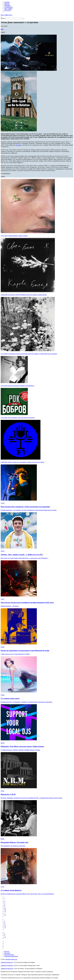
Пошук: (3, 18)
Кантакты (7, 953)
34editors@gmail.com (7, 965)
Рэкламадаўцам (9, 954)
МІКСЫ (6, 4)
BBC (2, 29)
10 (5, 908)
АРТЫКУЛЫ (8, 7)
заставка (18, 145)
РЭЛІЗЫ (6, 2)
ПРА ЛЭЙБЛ (8, 8)
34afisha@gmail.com (7, 962)
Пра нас (6, 951)
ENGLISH (7, 10)
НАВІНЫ (7, 5)
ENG (10, 15)
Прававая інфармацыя (11, 956)
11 (5, 910)
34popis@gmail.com (11, 959)
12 (5, 911)
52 (5, 914)
